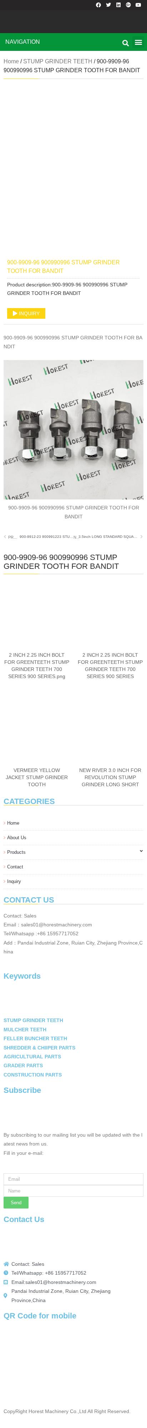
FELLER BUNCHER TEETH (35, 1038)
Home (13, 823)
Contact (15, 866)
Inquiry (14, 881)
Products (16, 852)
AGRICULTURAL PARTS (32, 1056)
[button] (138, 42)
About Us (16, 837)
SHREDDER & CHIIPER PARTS (39, 1048)
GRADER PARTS (23, 1065)
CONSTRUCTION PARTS (33, 1075)
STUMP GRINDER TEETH (57, 61)
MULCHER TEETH (25, 1029)
